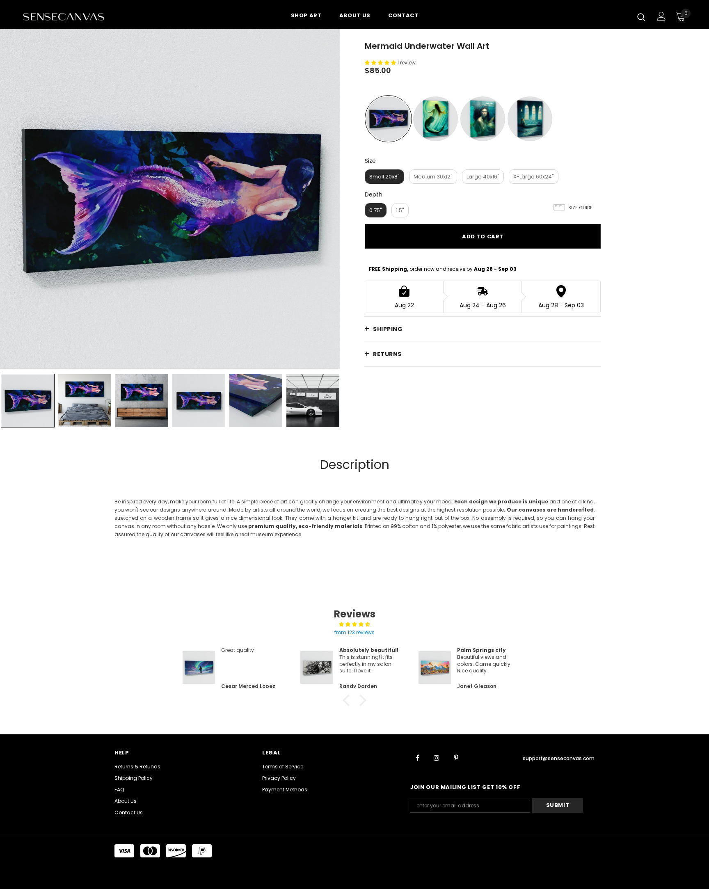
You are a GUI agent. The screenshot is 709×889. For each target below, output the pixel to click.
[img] (354, 624)
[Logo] (71, 16)
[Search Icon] (641, 17)
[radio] (388, 118)
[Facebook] (417, 757)
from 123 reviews (354, 632)
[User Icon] (661, 16)
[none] (28, 400)
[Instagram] (436, 757)
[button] (348, 700)
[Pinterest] (455, 757)
